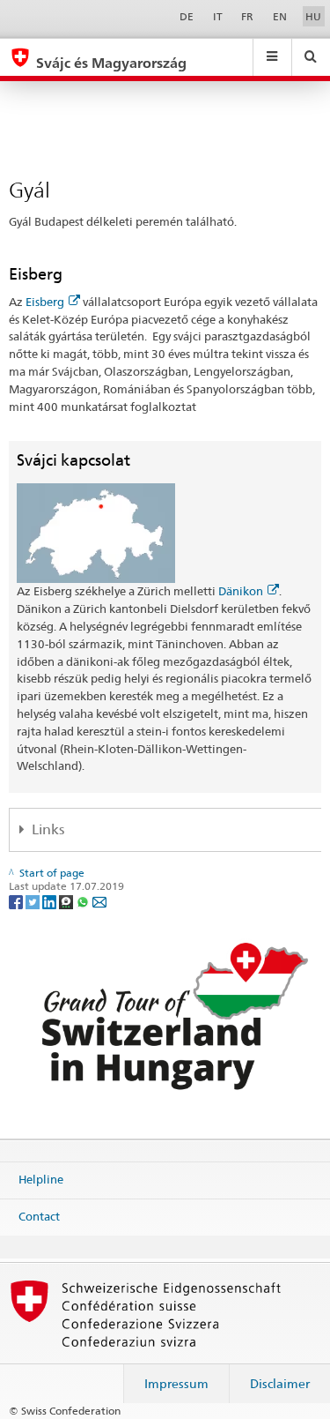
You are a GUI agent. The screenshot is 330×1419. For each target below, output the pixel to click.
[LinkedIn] (50, 900)
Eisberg (45, 302)
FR (247, 16)
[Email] (99, 900)
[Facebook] (17, 900)
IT (218, 16)
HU (313, 16)
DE (187, 16)
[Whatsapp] (84, 900)
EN (280, 16)
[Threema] (67, 900)
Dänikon (240, 591)
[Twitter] (34, 900)
